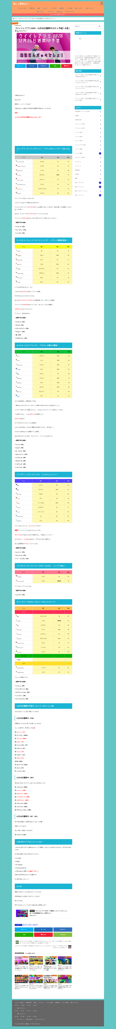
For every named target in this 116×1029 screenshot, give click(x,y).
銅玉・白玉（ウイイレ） (81, 191)
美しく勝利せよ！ (21, 3)
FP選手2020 (32, 8)
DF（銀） (29, 1016)
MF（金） (23, 1010)
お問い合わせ (59, 11)
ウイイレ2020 (54, 8)
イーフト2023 (78, 132)
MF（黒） (23, 1005)
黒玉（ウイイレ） (79, 8)
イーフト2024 (78, 136)
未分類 (77, 174)
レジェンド (78, 166)
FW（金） (17, 1010)
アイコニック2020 (22, 8)
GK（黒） (35, 1005)
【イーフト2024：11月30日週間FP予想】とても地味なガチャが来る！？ (87, 93)
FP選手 (25, 924)
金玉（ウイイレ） (90, 8)
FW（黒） (17, 1005)
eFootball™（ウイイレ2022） (83, 111)
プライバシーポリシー (70, 11)
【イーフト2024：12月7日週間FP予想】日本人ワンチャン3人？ (87, 87)
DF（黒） (29, 1005)
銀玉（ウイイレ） (41, 11)
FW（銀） (17, 1016)
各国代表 (61, 8)
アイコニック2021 (80, 128)
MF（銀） (23, 1016)
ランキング (45, 8)
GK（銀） (35, 1016)
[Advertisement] (43, 81)
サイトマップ (50, 11)
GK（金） (35, 1010)
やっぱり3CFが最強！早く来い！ (58, 14)
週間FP (35, 924)
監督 (39, 8)
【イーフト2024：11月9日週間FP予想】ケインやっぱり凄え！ (87, 99)
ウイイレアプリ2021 (80, 145)
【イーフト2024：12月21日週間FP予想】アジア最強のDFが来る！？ (87, 75)
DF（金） (29, 1010)
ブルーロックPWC (80, 157)
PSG (31, 924)
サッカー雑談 (78, 153)
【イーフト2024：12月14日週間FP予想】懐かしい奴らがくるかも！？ (87, 81)
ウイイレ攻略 (69, 8)
